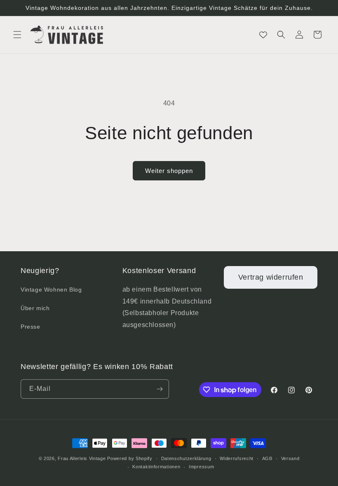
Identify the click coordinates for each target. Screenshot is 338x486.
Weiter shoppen (169, 170)
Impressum (201, 466)
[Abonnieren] (159, 389)
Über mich (35, 308)
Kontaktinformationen (156, 466)
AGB (267, 458)
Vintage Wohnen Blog (51, 289)
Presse (30, 326)
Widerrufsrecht (237, 458)
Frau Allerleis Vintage (82, 458)
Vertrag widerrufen (270, 277)
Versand (290, 458)
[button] (17, 35)
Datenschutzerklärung (186, 458)
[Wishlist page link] (263, 35)
